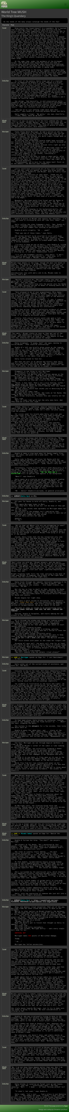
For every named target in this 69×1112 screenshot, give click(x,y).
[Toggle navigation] (65, 4)
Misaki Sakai (4, 121)
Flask (66, 1106)
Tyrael (4, 28)
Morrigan (5, 131)
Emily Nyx (5, 81)
